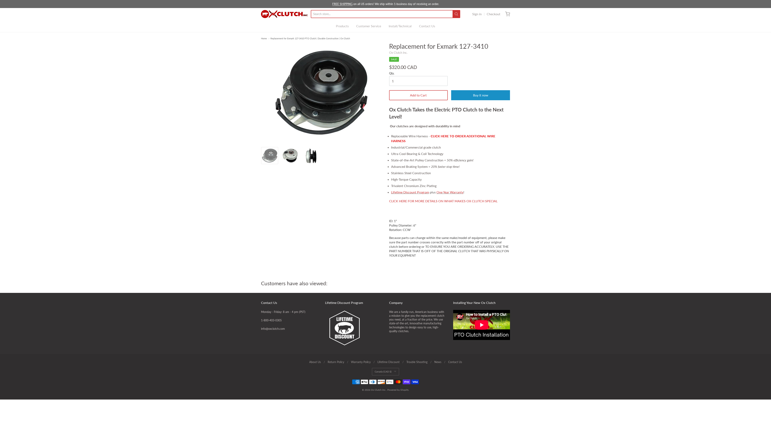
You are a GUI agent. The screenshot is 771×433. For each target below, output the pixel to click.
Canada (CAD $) (383, 371)
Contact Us (427, 26)
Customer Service (368, 26)
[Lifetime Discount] (353, 328)
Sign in (477, 14)
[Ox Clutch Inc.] (284, 14)
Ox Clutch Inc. (398, 52)
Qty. (391, 73)
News (437, 362)
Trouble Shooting (416, 362)
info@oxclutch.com (273, 328)
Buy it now (480, 95)
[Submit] (456, 14)
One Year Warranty (449, 192)
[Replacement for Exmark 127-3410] (269, 155)
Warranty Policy (361, 362)
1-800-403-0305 (271, 320)
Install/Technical (400, 26)
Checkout (493, 14)
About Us (315, 362)
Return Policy (336, 362)
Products (342, 26)
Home (264, 38)
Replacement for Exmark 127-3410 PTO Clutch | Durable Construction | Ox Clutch (310, 38)
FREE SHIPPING (342, 4)
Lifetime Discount (388, 362)
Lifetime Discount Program (410, 192)
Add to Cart (418, 95)
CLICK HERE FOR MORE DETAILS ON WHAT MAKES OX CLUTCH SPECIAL (443, 201)
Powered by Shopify (398, 389)
